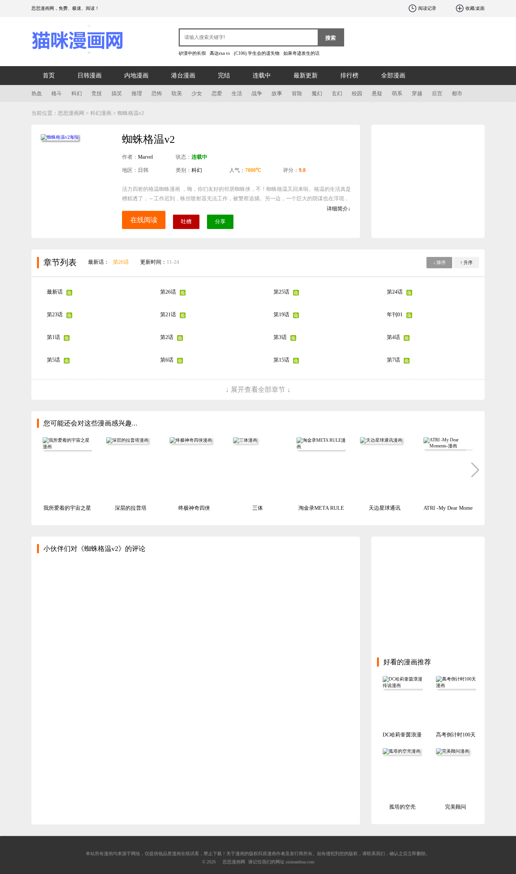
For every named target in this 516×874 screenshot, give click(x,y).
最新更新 (306, 75)
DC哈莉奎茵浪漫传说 (407, 735)
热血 (36, 93)
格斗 (56, 93)
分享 (220, 221)
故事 (277, 93)
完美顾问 (455, 807)
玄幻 (337, 93)
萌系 (397, 93)
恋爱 (217, 93)
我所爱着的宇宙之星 (67, 508)
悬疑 (377, 93)
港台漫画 (183, 75)
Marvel (145, 157)
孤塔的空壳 (402, 807)
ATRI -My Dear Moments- (451, 508)
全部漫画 (393, 75)
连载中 (262, 75)
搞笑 (116, 93)
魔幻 (317, 93)
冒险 (297, 93)
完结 (224, 75)
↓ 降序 (439, 262)
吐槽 (186, 221)
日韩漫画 (89, 75)
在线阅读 (144, 220)
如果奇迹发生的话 (301, 53)
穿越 (417, 93)
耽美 (176, 93)
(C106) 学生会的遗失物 (257, 53)
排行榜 (349, 75)
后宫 (437, 93)
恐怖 (156, 93)
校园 (357, 93)
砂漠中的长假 (192, 53)
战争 (257, 93)
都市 (457, 93)
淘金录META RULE (321, 508)
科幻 (76, 93)
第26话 (121, 262)
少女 (197, 93)
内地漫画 (136, 75)
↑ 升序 (466, 262)
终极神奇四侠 (194, 508)
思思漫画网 (76, 38)
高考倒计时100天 (456, 735)
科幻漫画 (100, 113)
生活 (237, 93)
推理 (136, 93)
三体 (257, 508)
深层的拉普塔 (131, 508)
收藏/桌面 (475, 8)
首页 (49, 75)
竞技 (96, 93)
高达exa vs (220, 53)
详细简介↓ (339, 209)
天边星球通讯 (384, 508)
